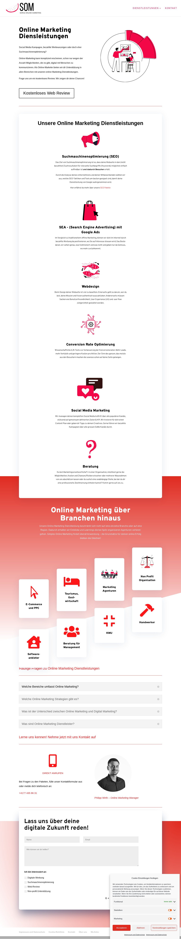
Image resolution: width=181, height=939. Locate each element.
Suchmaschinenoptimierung (41, 882)
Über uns (83, 932)
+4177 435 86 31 (28, 793)
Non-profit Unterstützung (39, 891)
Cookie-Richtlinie (56, 932)
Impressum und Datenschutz (134, 935)
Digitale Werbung (36, 878)
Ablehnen (141, 928)
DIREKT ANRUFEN (52, 773)
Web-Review (34, 887)
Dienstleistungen (146, 8)
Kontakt (171, 8)
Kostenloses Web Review (46, 93)
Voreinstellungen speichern (164, 928)
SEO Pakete (105, 188)
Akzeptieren (121, 928)
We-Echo (95, 932)
